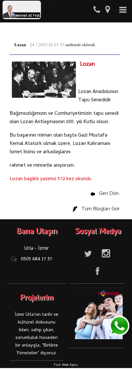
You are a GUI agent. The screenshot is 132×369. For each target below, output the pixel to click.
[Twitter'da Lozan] (89, 261)
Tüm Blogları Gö (99, 209)
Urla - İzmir (36, 249)
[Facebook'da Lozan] (98, 279)
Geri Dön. (109, 194)
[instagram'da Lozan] (106, 261)
